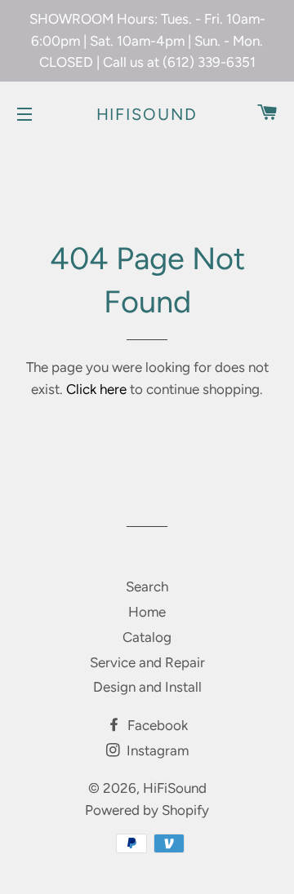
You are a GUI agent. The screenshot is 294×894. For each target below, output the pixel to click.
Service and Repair (147, 662)
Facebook (156, 725)
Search (147, 586)
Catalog (147, 637)
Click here (96, 389)
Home (147, 612)
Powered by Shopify (147, 810)
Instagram (156, 750)
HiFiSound (147, 114)
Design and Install (147, 687)
